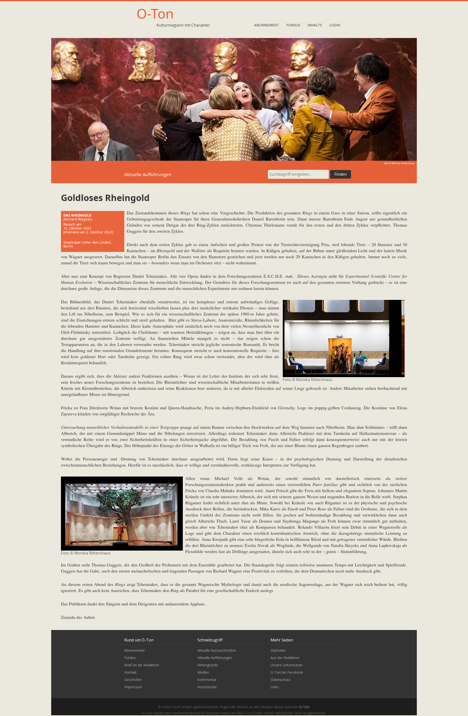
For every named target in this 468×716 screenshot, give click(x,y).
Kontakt (130, 672)
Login (334, 25)
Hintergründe (207, 665)
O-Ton (155, 13)
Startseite (278, 650)
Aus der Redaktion (285, 657)
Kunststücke (207, 687)
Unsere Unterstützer (286, 665)
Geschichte (133, 679)
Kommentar (206, 679)
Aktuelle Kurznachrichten (216, 650)
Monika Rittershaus (403, 163)
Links (275, 687)
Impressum (133, 687)
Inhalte (315, 25)
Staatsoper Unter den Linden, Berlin (87, 244)
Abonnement (266, 25)
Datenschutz (281, 679)
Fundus (293, 25)
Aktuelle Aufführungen (214, 657)
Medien (203, 672)
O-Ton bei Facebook (287, 672)
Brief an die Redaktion (141, 665)
